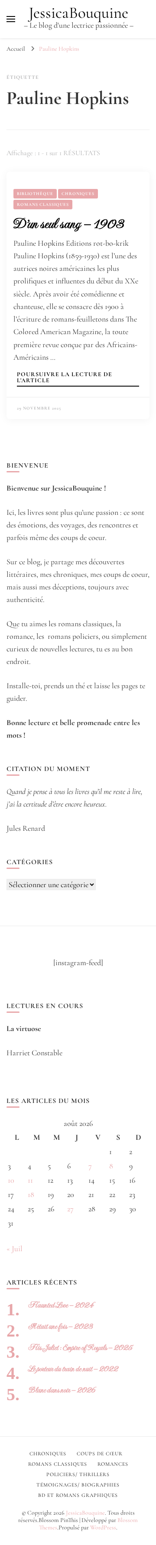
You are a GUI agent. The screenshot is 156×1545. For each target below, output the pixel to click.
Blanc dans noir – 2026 (61, 1390)
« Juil (14, 1248)
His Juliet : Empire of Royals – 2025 (80, 1347)
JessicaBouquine (78, 13)
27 (70, 1208)
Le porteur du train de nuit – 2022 (73, 1368)
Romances (113, 1464)
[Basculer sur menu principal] (10, 19)
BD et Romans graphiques (78, 1495)
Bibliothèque (35, 193)
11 (30, 1180)
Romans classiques (43, 204)
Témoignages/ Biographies (78, 1485)
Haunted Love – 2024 (60, 1305)
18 (31, 1194)
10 (11, 1180)
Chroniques (78, 193)
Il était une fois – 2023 (60, 1326)
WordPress (103, 1527)
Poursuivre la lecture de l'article (64, 377)
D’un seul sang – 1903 (68, 223)
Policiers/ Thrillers (78, 1474)
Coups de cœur (100, 1454)
